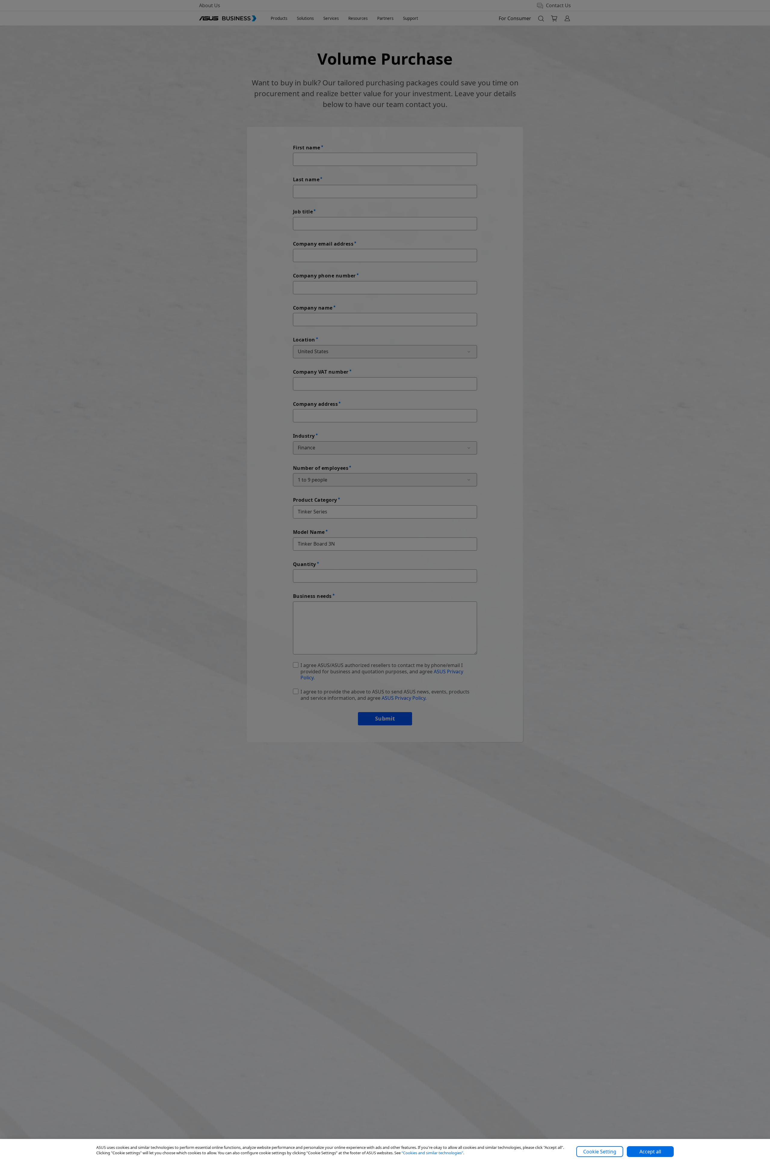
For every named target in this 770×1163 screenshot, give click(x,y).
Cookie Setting (599, 1151)
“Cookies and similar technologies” (432, 1152)
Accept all (650, 1151)
